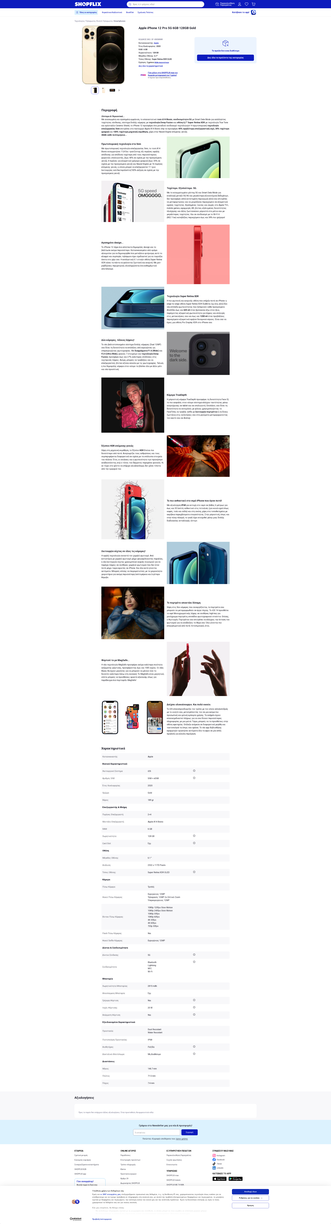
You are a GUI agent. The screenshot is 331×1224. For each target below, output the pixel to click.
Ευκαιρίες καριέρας (82, 1160)
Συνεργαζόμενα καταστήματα (86, 1165)
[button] (254, 4)
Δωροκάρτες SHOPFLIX (130, 1183)
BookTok (130, 12)
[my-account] (240, 4)
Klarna (123, 1169)
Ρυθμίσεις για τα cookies (249, 1198)
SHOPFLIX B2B (80, 1169)
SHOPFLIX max (173, 1175)
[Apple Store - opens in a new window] (220, 1179)
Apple (156, 43)
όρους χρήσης (182, 1139)
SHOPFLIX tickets (173, 1180)
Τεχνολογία (79, 21)
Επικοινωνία (172, 1165)
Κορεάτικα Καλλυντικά (112, 12)
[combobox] (165, 4)
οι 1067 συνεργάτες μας (110, 1194)
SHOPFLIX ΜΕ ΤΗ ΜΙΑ (175, 1185)
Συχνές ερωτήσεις (174, 1160)
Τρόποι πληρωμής (128, 1165)
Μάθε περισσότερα (162, 62)
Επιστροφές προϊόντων (130, 1160)
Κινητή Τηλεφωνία (104, 21)
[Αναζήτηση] (130, 4)
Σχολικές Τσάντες (145, 12)
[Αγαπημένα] (247, 4)
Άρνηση (250, 1205)
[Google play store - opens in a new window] (236, 1179)
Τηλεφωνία (90, 21)
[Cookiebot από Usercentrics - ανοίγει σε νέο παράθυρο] (75, 1219)
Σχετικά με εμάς (81, 1155)
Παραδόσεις (126, 1155)
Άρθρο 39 (124, 1179)
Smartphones (119, 21)
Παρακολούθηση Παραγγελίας (179, 1155)
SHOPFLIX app (80, 1174)
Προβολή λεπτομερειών (102, 1219)
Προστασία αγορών (129, 1174)
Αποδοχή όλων (250, 1192)
